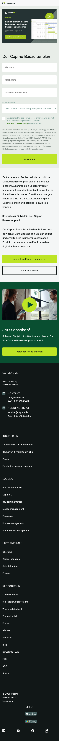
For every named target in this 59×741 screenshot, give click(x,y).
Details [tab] (25, 335)
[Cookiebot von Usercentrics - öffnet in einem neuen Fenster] (42, 327)
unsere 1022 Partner (23, 351)
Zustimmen (29, 387)
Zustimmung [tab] (10, 335)
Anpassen (28, 397)
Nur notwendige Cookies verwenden (29, 411)
